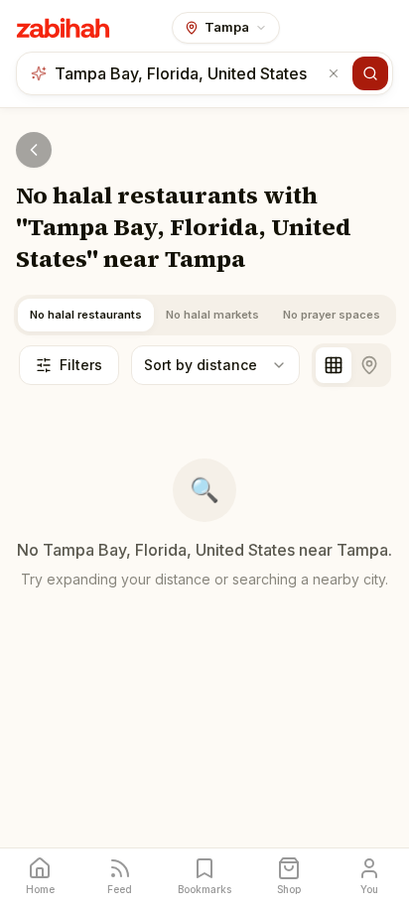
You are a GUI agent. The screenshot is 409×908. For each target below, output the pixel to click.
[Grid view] (333, 365)
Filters (81, 364)
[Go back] (34, 150)
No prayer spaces (331, 315)
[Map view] (369, 365)
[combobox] (189, 73)
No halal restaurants (86, 315)
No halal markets (212, 315)
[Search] (370, 73)
